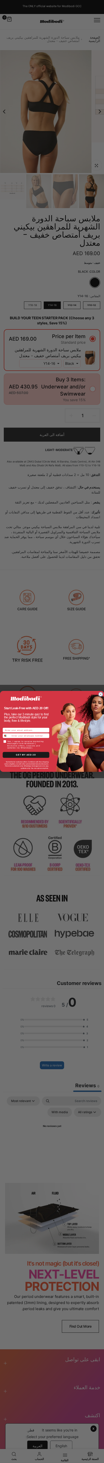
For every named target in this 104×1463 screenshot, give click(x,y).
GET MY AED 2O (26, 755)
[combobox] (6, 735)
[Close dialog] (101, 694)
